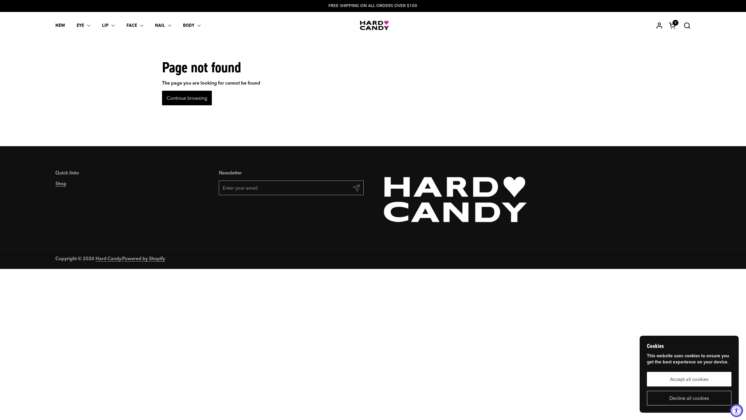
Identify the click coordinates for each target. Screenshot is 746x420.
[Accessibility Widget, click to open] (736, 410)
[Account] (659, 25)
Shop (60, 183)
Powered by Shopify (143, 258)
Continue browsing (187, 98)
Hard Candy (108, 258)
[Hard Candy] (374, 25)
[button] (687, 25)
